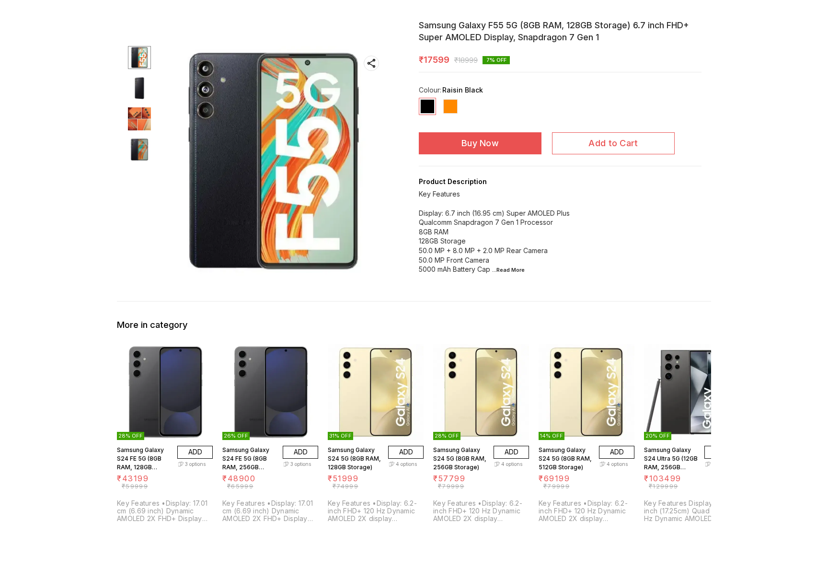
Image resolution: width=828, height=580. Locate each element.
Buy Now (480, 143)
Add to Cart (613, 143)
